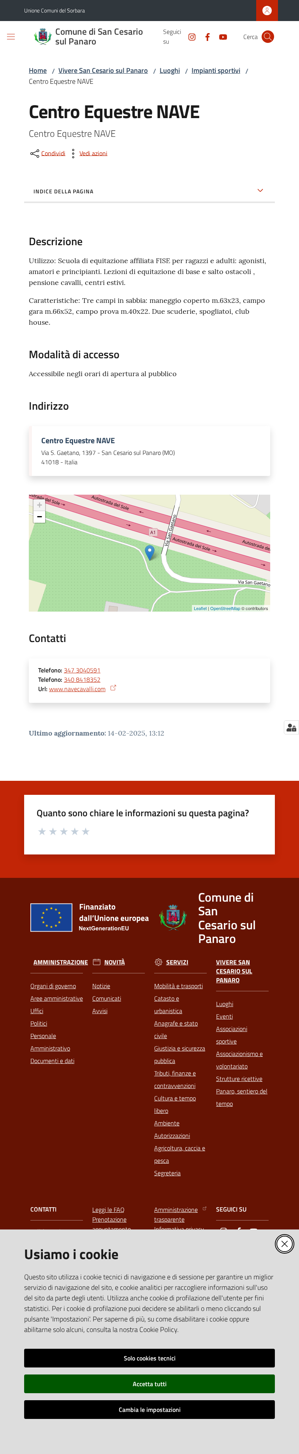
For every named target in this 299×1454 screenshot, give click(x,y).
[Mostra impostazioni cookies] (291, 727)
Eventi (224, 1016)
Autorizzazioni (172, 1135)
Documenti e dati (52, 1060)
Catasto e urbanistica (168, 1004)
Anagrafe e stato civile (176, 1029)
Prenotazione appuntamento (111, 1224)
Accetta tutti (150, 1384)
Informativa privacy (179, 1229)
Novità (114, 962)
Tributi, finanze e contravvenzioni (175, 1079)
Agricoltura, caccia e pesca (179, 1154)
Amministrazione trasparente (176, 1214)
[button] (268, 37)
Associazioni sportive (231, 1035)
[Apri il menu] (11, 36)
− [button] (39, 517)
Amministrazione (60, 962)
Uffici (36, 1010)
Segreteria (167, 1173)
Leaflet (200, 608)
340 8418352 (82, 679)
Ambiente (166, 1123)
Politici (38, 1023)
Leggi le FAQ (108, 1209)
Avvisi (99, 1010)
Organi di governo (53, 986)
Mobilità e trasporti (178, 986)
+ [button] (39, 505)
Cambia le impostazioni (150, 1409)
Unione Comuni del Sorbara (54, 10)
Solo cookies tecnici (150, 1358)
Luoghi (170, 70)
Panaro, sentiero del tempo (241, 1097)
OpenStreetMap (225, 608)
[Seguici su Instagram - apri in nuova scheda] (189, 36)
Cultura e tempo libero (175, 1104)
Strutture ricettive (239, 1078)
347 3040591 (82, 670)
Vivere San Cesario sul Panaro (103, 70)
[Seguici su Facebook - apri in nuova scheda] (204, 36)
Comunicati (106, 998)
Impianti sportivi (216, 70)
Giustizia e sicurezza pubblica (179, 1054)
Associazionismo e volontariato (239, 1060)
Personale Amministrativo (50, 1042)
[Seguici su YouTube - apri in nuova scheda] (220, 36)
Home (38, 70)
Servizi (177, 962)
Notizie (101, 986)
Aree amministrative (56, 998)
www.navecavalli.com (77, 688)
